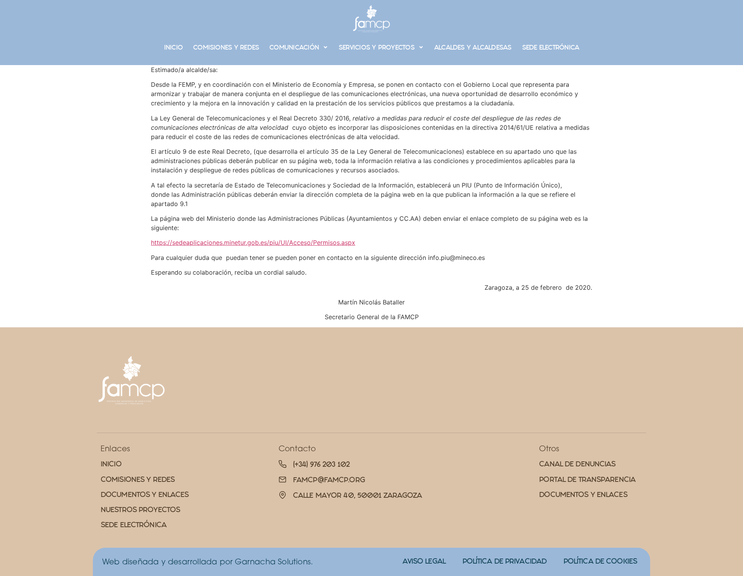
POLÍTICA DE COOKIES (600, 561)
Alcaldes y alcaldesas (473, 47)
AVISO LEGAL (423, 561)
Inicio (173, 47)
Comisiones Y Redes (226, 47)
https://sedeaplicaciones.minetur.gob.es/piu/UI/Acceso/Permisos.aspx (253, 242)
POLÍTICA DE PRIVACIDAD (504, 561)
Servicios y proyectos (376, 47)
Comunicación (294, 47)
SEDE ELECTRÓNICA (550, 47)
